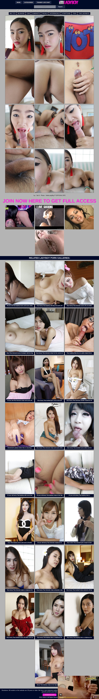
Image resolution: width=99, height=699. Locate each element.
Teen (74, 13)
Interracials (55, 13)
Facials (45, 13)
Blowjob (21, 13)
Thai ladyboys (84, 13)
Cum (28, 13)
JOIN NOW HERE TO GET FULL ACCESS (49, 201)
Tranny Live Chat (43, 2)
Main (18, 2)
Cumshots (36, 13)
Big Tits (12, 13)
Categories (28, 2)
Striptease (66, 13)
